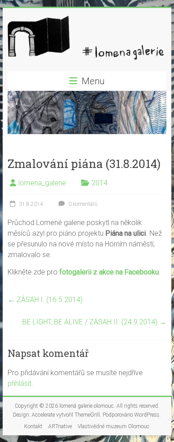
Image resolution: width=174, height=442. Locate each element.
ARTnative (60, 426)
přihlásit (19, 383)
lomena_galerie (42, 183)
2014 (99, 183)
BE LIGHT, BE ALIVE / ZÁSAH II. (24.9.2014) (94, 322)
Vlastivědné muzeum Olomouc (113, 426)
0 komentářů (82, 204)
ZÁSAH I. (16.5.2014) (45, 299)
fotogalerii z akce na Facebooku (109, 272)
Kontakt (33, 426)
